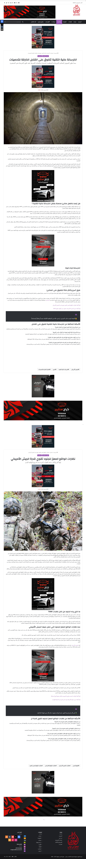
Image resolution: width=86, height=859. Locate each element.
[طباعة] (2, 29)
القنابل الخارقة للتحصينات (44, 369)
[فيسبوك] (2, 21)
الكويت (39, 844)
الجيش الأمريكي (74, 369)
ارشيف (39, 851)
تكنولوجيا (65, 21)
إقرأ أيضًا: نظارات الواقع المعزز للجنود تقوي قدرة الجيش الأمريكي (66, 305)
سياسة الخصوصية (58, 840)
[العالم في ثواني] (76, 10)
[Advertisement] (43, 356)
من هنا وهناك (38, 842)
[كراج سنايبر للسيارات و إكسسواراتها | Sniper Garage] (43, 37)
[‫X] (2, 24)
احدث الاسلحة (45, 56)
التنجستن (48, 300)
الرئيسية (79, 21)
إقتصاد (70, 21)
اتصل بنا (60, 844)
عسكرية (59, 21)
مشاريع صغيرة (41, 21)
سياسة (75, 21)
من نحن (60, 838)
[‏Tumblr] (2, 26)
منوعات (53, 21)
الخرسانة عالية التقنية (63, 369)
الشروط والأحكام (58, 842)
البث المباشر (33, 21)
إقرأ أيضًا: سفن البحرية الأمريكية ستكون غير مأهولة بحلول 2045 (66, 308)
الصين (54, 369)
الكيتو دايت (47, 21)
